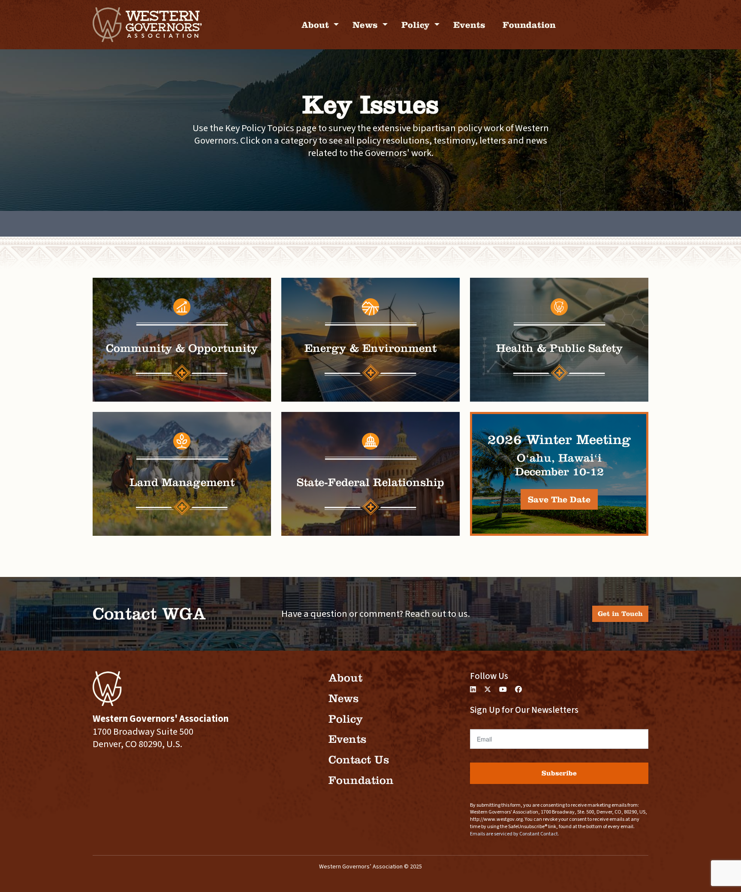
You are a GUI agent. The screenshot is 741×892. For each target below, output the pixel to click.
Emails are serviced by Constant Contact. (514, 834)
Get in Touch (620, 614)
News (366, 24)
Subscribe (559, 773)
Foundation (529, 24)
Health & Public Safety (559, 348)
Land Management (182, 482)
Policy (416, 24)
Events (469, 24)
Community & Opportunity (182, 348)
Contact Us (358, 759)
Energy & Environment (370, 348)
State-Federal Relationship (370, 482)
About (316, 24)
